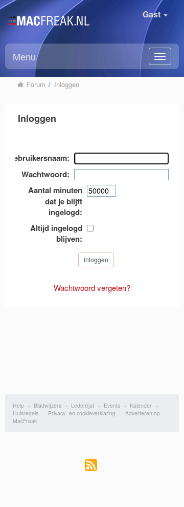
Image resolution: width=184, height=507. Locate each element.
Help (18, 405)
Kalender (141, 405)
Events (112, 405)
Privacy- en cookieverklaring (82, 413)
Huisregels (25, 413)
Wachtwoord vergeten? (92, 287)
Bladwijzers (47, 405)
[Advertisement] (92, 345)
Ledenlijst (82, 405)
